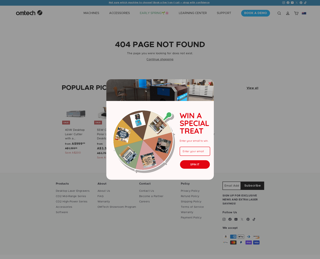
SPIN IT (194, 164)
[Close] (210, 83)
